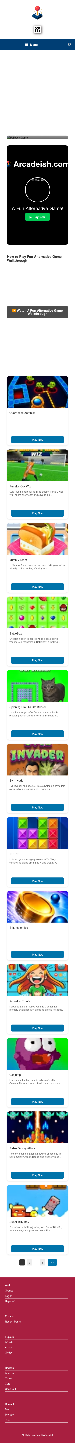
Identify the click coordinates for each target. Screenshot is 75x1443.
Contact (9, 1404)
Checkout (10, 1389)
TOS (7, 1420)
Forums (9, 1316)
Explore (9, 1337)
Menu (34, 45)
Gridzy (9, 1352)
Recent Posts (13, 1321)
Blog (7, 1409)
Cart (7, 1383)
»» (52, 1262)
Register (10, 1301)
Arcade (9, 1342)
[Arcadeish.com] (37, 12)
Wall (7, 1285)
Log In (8, 1296)
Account (10, 1373)
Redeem (10, 1368)
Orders (9, 1378)
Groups (9, 1290)
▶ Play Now (37, 217)
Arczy (8, 1347)
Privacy (9, 1414)
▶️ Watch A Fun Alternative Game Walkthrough (37, 312)
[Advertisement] (37, 96)
